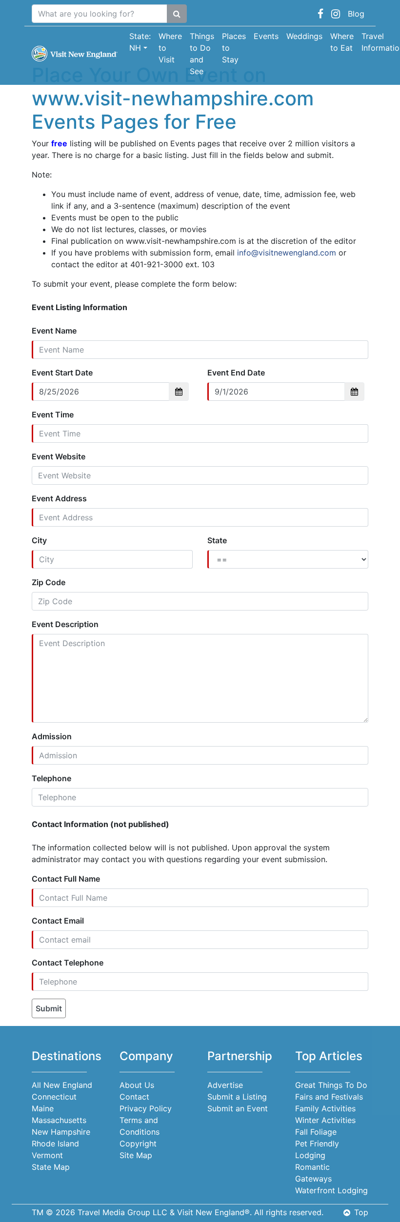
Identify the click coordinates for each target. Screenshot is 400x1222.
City (39, 540)
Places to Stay (234, 47)
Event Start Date (62, 372)
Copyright (138, 1143)
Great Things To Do (331, 1085)
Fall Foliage (316, 1132)
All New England (62, 1085)
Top (361, 1212)
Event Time (53, 414)
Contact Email (58, 921)
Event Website (58, 456)
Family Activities (325, 1108)
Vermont (47, 1155)
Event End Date (236, 372)
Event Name (54, 330)
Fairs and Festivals (329, 1097)
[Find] (177, 13)
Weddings (304, 36)
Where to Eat (342, 42)
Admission (52, 736)
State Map (51, 1167)
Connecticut (54, 1097)
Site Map (136, 1155)
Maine (43, 1108)
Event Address (59, 498)
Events (266, 36)
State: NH (140, 42)
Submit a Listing (237, 1097)
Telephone (51, 778)
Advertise (225, 1085)
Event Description (65, 624)
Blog (356, 14)
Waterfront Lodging (331, 1190)
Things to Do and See (202, 53)
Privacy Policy (146, 1108)
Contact (134, 1097)
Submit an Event (237, 1108)
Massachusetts (59, 1120)
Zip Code (48, 582)
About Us (137, 1085)
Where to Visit (170, 47)
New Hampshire (61, 1132)
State (217, 540)
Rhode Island (55, 1143)
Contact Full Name (66, 879)
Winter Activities (325, 1120)
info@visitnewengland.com (286, 252)
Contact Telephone (67, 962)
